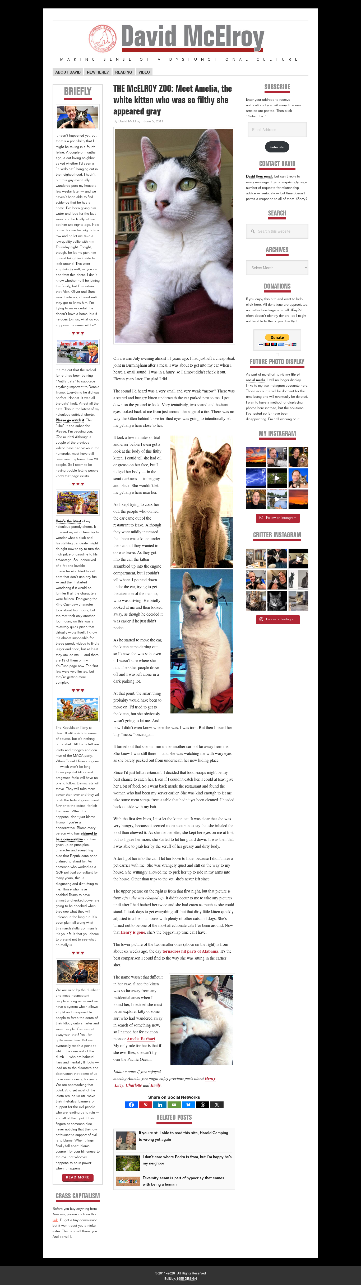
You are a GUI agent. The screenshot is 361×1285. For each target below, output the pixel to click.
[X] (217, 1104)
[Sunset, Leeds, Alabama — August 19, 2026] (256, 457)
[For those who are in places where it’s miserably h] (277, 478)
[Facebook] (131, 1104)
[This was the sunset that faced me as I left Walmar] (298, 499)
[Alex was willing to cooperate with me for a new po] (298, 478)
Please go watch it (70, 420)
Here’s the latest (68, 521)
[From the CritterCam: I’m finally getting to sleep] (277, 601)
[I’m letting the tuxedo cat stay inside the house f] (277, 559)
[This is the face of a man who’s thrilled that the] (256, 499)
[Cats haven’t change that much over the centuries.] (298, 580)
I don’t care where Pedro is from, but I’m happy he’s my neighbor (187, 1160)
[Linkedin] (159, 1104)
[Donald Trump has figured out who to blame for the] (277, 499)
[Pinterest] (145, 1104)
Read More (78, 1177)
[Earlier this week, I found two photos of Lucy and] (298, 457)
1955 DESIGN (187, 1278)
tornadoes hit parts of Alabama (190, 951)
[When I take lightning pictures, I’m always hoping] (256, 478)
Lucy (119, 1085)
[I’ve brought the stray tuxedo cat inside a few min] (298, 559)
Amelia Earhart (141, 1038)
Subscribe (277, 147)
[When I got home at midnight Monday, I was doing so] (277, 457)
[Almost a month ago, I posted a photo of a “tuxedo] (277, 580)
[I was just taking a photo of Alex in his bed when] (256, 601)
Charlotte (134, 1085)
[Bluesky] (188, 1104)
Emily (156, 1085)
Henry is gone (133, 932)
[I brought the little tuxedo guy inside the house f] (256, 580)
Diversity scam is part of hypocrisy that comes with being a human (183, 1181)
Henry (210, 1078)
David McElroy (180, 42)
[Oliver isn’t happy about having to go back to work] (256, 559)
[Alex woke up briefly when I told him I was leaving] (298, 601)
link (55, 1220)
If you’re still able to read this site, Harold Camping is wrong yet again (183, 1136)
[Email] (174, 1104)
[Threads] (202, 1104)
